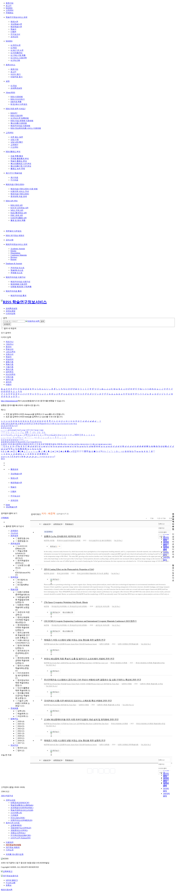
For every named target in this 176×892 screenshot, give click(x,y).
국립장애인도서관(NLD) (21, 828)
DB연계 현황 (16, 102)
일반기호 (9, 379)
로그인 (8, 6)
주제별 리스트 (17, 273)
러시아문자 (10, 374)
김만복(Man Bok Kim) (85, 724)
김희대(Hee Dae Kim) (101, 724)
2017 (21, 743)
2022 (21, 731)
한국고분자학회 (63, 573)
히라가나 (9, 342)
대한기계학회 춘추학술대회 (128, 644)
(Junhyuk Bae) (51, 644)
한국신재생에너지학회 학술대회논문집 (22, 619)
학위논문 (14, 22)
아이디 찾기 (16, 74)
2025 (21, 724)
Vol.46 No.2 (115, 573)
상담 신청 (15, 140)
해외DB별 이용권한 (19, 284)
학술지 (13, 29)
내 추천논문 (16, 45)
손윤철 (51, 540)
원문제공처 (15, 543)
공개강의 (14, 37)
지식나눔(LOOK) (18, 818)
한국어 (22, 748)
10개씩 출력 (162, 768)
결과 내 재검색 (10, 328)
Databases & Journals (14, 263)
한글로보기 (69, 524)
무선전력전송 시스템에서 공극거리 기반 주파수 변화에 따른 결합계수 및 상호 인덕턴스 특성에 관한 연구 (92, 680)
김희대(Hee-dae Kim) (68, 663)
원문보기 (54, 546)
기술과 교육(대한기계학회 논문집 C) (22, 703)
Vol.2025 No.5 (51, 665)
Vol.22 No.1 (116, 625)
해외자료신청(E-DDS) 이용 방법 (24, 189)
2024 (21, 726)
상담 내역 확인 (17, 142)
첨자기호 (9, 369)
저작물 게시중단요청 (14, 854)
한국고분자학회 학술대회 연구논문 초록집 (22, 635)
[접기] (173, 561)
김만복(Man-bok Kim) (84, 663)
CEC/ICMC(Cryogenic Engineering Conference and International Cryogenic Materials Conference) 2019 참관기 (90, 621)
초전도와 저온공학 (102, 606)
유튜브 (8, 885)
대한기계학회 (104, 644)
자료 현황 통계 (17, 156)
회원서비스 (10, 65)
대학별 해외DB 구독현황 (21, 287)
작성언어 (14, 745)
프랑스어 (9, 354)
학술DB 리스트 (17, 270)
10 (41, 740)
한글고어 (9, 349)
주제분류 (14, 708)
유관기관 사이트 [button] (13, 823)
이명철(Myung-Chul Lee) (94, 684)
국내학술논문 (16, 24)
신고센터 (14, 147)
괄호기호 (9, 362)
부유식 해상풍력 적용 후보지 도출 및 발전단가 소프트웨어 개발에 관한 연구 (79, 659)
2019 (21, 738)
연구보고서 (15, 34)
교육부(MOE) (16, 825)
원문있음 (23, 538)
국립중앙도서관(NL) (19, 830)
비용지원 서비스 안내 (20, 191)
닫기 (3, 459)
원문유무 (14, 536)
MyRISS (9, 8)
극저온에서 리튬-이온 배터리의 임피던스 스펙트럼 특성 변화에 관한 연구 (78, 701)
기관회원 (14, 815)
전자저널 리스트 (17, 268)
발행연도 (14, 719)
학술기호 (9, 364)
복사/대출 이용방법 (19, 123)
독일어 (8, 357)
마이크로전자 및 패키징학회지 (22, 675)
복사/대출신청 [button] (67, 612)
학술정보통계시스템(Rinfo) (22, 805)
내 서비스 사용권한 (19, 58)
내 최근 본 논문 (17, 50)
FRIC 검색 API (17, 215)
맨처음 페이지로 (89, 771)
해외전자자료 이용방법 (20, 126)
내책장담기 (57, 524)
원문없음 (23, 541)
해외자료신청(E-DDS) (15, 184)
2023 (21, 729)
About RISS (10, 92)
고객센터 (9, 10)
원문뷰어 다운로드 (14, 231)
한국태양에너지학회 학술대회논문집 (22, 627)
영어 (21, 750)
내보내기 (46, 524)
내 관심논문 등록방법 (20, 118)
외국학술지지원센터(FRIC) (22, 808)
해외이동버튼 (6, 890)
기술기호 (9, 367)
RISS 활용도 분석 (13, 152)
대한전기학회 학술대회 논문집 (22, 607)
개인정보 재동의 (13, 847)
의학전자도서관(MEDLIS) (21, 820)
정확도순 (161, 524)
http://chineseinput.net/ (9, 401)
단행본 (13, 32)
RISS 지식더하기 (18, 99)
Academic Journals (18, 249)
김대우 (51, 573)
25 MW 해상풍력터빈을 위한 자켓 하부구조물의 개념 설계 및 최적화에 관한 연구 (81, 719)
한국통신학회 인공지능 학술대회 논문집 (22, 695)
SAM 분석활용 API (18, 218)
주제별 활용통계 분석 (20, 158)
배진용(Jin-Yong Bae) (111, 684)
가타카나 (9, 344)
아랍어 (8, 384)
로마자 (8, 382)
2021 (21, 733)
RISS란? (14, 113)
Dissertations (15, 253)
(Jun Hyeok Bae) (52, 724)
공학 (21, 711)
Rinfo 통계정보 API (19, 213)
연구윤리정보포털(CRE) (21, 835)
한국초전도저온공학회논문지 (22, 653)
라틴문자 (9, 372)
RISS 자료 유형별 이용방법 (22, 121)
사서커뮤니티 (16, 813)
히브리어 (9, 359)
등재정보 (14, 577)
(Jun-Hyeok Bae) (52, 684)
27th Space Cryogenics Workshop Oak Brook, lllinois (66, 602)
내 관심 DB (15, 60)
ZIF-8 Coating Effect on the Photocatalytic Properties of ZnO (69, 569)
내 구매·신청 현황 (18, 55)
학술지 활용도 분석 (19, 161)
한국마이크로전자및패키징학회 (68, 540)
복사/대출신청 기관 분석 (21, 166)
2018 (21, 741)
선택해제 (5, 518)
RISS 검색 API (17, 205)
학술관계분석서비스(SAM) (22, 810)
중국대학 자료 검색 (19, 196)
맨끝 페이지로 (112, 771)
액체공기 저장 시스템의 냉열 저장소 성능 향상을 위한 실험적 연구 (74, 640)
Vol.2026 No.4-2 (51, 686)
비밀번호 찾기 (17, 77)
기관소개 (9, 850)
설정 (8, 81)
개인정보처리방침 (13, 845)
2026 (21, 721)
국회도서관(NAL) (18, 833)
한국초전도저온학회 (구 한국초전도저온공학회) (69, 606)
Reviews (14, 257)
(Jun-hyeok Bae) (52, 663)
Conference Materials (19, 255)
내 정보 (14, 86)
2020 (21, 736)
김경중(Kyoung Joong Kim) (69, 644)
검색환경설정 (16, 88)
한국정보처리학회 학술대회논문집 (22, 682)
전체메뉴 (9, 13)
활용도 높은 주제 (18, 169)
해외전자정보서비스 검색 (16, 244)
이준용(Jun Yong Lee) (68, 724)
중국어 (8, 347)
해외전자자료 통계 (14, 291)
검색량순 (14, 531)
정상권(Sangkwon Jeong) (88, 644)
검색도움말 (10, 311)
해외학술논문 (16, 27)
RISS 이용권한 (17, 116)
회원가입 (9, 3)
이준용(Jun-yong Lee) (100, 663)
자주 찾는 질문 (17, 137)
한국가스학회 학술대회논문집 (22, 668)
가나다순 (14, 533)
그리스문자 (10, 352)
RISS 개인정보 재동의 (15, 235)
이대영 (82, 684)
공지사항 (9, 240)
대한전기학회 (127, 684)
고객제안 (14, 145)
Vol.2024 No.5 (146, 644)
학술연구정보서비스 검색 (16, 17)
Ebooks (13, 251)
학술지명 (14, 589)
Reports (13, 259)
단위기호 (9, 377)
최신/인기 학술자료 (14, 173)
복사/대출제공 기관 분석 (21, 164)
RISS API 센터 (12, 201)
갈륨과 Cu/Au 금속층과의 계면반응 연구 (62, 536)
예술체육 (23, 714)
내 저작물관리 (17, 53)
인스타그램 (10, 883)
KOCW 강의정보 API (19, 208)
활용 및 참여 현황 (18, 220)
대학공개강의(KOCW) (20, 803)
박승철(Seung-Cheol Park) (70, 684)
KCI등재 (23, 580)
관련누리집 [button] (10, 800)
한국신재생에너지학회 (119, 663)
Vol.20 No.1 (116, 606)
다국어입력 (10, 313)
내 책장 (14, 48)
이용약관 (9, 842)
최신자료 (14, 177)
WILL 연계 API (17, 210)
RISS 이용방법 (17, 97)
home (8, 505)
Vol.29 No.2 (118, 540)
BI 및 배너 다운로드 (19, 104)
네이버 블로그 (12, 880)
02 (20, 582)
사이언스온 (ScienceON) (21, 838)
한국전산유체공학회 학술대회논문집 (22, 660)
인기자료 (14, 180)
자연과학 (23, 716)
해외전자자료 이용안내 (15, 277)
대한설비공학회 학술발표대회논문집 (22, 599)
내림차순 (161, 528)
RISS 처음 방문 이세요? (16, 109)
